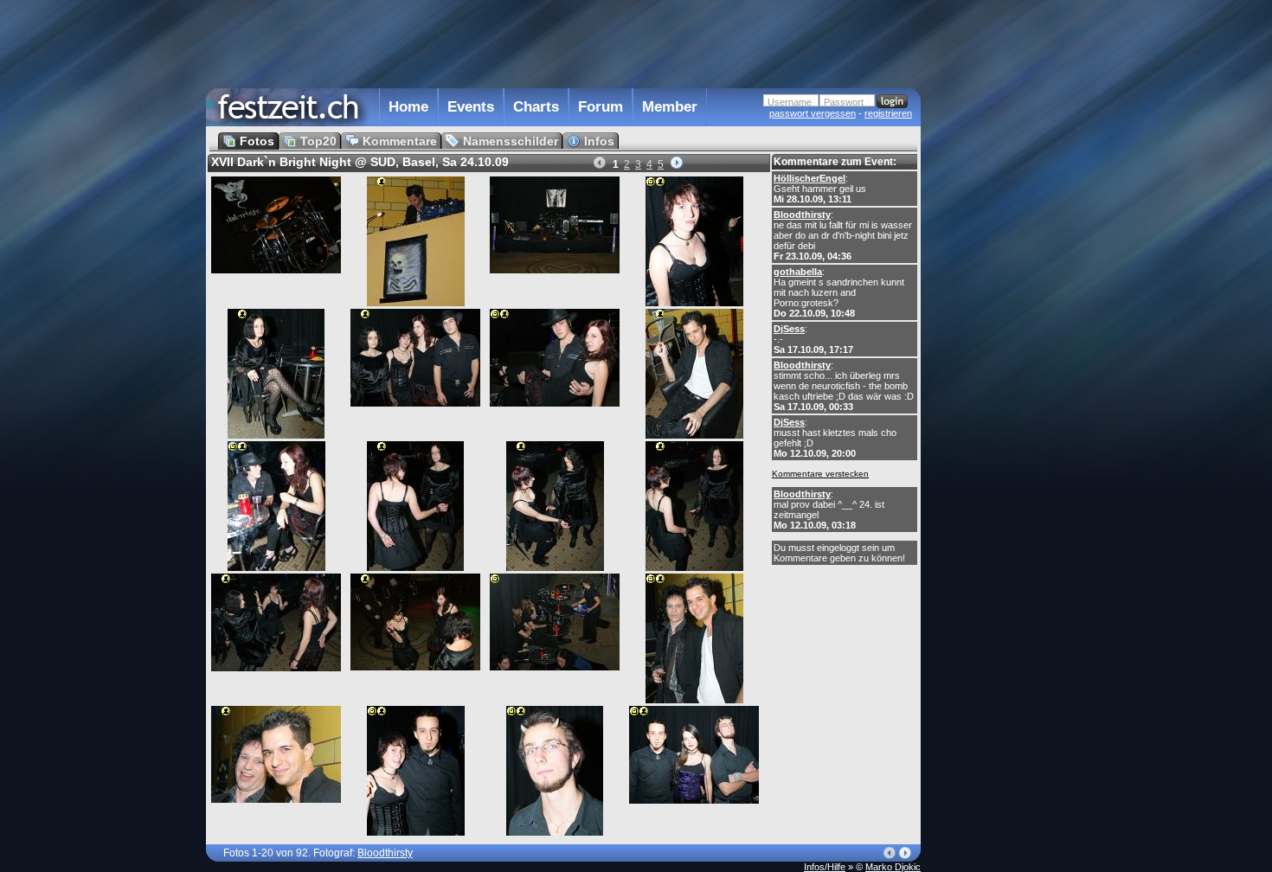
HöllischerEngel (809, 178)
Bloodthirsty (802, 214)
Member (669, 107)
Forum (600, 107)
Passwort (844, 102)
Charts (536, 107)
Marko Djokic (893, 867)
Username (790, 102)
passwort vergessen (812, 113)
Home (408, 107)
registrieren (888, 113)
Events (470, 107)
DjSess (789, 329)
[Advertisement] (997, 348)
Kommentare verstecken (820, 473)
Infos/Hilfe (824, 867)
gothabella (798, 271)
